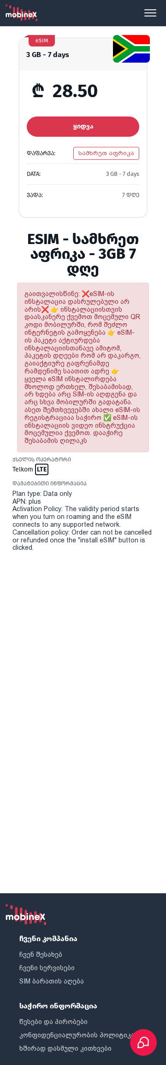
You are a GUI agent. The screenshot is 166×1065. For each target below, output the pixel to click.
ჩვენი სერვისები (47, 968)
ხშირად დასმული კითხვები (65, 1048)
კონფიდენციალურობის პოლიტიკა (77, 1035)
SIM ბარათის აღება (51, 981)
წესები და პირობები (53, 1021)
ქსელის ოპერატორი (41, 459)
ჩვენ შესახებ (40, 954)
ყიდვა (83, 126)
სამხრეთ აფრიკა (106, 153)
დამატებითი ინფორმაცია (49, 483)
